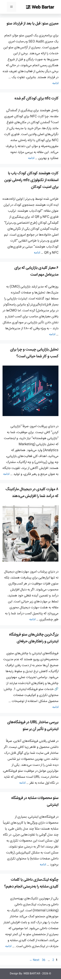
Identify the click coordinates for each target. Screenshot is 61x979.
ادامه (55, 83)
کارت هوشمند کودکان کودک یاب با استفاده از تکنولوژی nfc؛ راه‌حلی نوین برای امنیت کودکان (31, 180)
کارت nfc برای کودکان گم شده (36, 98)
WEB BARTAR (31, 974)
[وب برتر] (40, 7)
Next (34, 960)
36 (43, 960)
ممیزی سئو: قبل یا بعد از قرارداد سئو (32, 23)
